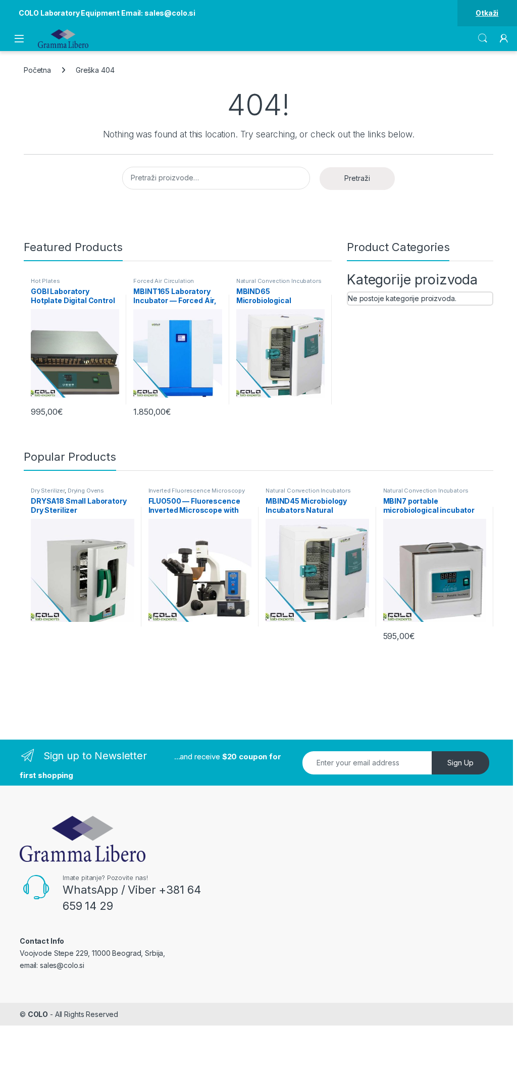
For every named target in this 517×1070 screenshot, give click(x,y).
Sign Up (460, 762)
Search (482, 38)
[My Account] (503, 38)
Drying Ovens (86, 490)
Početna (37, 70)
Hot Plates (45, 280)
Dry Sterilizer (48, 490)
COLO (38, 1014)
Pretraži (357, 178)
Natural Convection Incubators (279, 280)
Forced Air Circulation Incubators (163, 283)
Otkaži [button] (487, 13)
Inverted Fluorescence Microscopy (196, 490)
